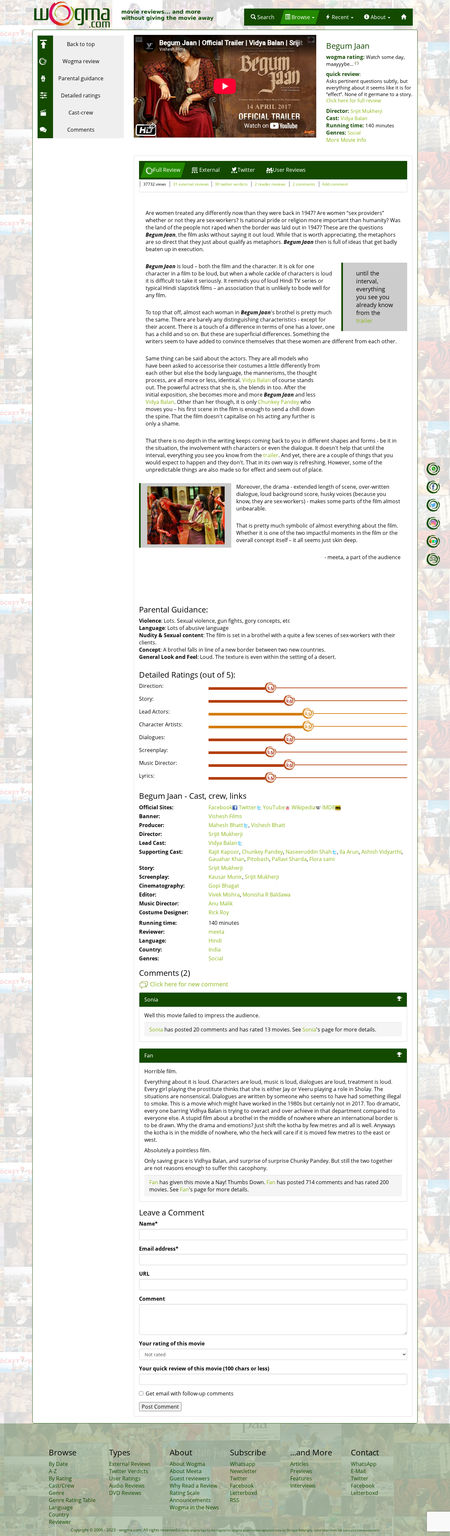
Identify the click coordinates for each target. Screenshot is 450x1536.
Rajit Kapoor (224, 851)
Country (59, 1514)
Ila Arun (349, 851)
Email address (159, 1248)
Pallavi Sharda (289, 859)
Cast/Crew (61, 1485)
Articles (299, 1464)
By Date (58, 1464)
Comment (152, 1298)
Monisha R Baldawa (266, 894)
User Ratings (125, 1478)
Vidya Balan (354, 118)
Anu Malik (221, 903)
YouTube (274, 807)
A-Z (53, 1471)
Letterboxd (243, 1493)
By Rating (60, 1478)
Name (148, 1223)
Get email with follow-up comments (190, 1393)
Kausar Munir (225, 876)
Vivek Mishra (224, 894)
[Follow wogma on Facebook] (433, 487)
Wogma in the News (194, 1507)
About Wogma (187, 1464)
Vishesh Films (225, 816)
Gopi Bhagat (224, 885)
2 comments (304, 184)
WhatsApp (364, 1464)
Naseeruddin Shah (309, 851)
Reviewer (60, 1521)
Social (354, 132)
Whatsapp (242, 1464)
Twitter (247, 807)
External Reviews (130, 1464)
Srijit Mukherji (366, 111)
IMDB (328, 807)
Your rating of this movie (172, 1343)
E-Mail (358, 1471)
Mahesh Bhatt (226, 825)
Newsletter (243, 1471)
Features (301, 1478)
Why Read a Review (193, 1485)
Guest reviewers (190, 1478)
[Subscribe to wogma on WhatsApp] (433, 469)
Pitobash (258, 859)
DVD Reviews (125, 1493)
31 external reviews (191, 184)
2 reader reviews (270, 184)
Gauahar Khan (226, 859)
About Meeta (186, 1471)
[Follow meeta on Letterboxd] (433, 541)
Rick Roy (219, 912)
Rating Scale (185, 1493)
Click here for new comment (189, 984)
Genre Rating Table (72, 1500)
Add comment (335, 184)
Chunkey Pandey (278, 401)
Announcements (190, 1500)
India (215, 949)
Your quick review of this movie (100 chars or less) (204, 1368)
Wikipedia (304, 807)
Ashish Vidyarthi (381, 851)
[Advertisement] (79, 183)
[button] (262, 17)
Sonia (151, 999)
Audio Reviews (127, 1485)
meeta (216, 931)
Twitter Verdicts (128, 1471)
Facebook (220, 807)
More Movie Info (346, 139)
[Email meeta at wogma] (433, 559)
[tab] (163, 170)
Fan (153, 1182)
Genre (56, 1493)
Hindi (215, 940)
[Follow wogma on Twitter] (433, 505)
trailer (364, 321)
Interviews (303, 1485)
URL (144, 1273)
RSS (234, 1500)
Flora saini (322, 859)
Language (61, 1507)
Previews (301, 1471)
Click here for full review (353, 100)
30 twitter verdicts (231, 184)
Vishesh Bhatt (268, 825)
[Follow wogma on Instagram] (433, 523)
